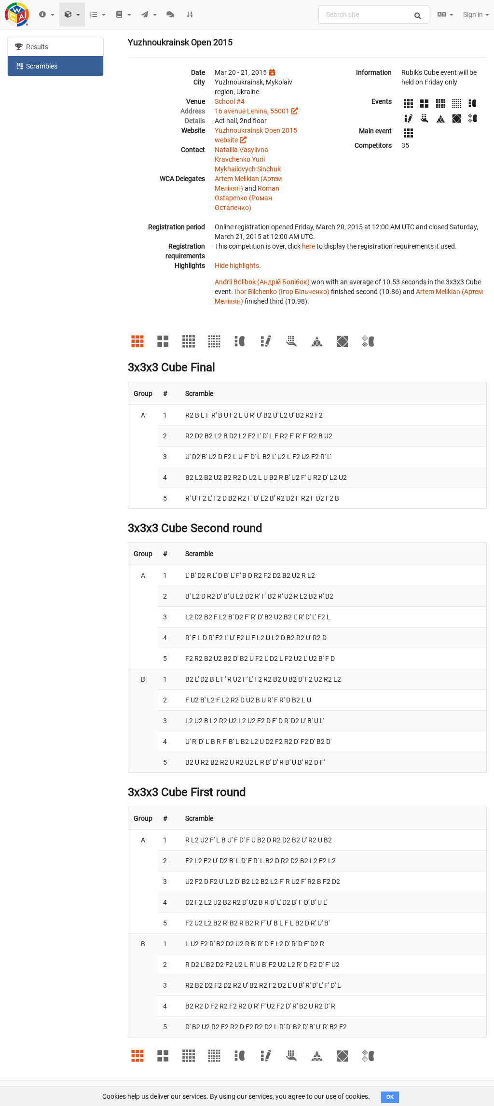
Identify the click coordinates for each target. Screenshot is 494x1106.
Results (36, 47)
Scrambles (41, 66)
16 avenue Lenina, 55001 (252, 111)
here (308, 246)
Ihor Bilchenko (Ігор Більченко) (281, 291)
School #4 (230, 101)
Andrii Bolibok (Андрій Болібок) (262, 282)
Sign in (473, 14)
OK (390, 1097)
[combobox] (373, 14)
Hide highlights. (238, 265)
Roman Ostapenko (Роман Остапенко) (247, 197)
